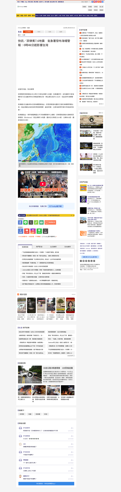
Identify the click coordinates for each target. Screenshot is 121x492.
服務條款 (100, 248)
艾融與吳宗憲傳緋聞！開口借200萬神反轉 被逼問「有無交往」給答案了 (91, 100)
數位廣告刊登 (53, 1)
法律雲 (95, 6)
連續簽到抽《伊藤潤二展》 (94, 208)
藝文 (19, 35)
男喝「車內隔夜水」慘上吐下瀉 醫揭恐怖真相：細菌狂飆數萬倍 (41, 273)
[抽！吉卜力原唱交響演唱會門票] (83, 187)
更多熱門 (70, 356)
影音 (45, 414)
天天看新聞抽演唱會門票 (94, 197)
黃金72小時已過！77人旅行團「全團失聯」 (91, 68)
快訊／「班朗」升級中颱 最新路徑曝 (59, 339)
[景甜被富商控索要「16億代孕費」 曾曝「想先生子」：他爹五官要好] (70, 309)
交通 (23, 35)
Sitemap (88, 248)
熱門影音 (39, 246)
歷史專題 (36, 1)
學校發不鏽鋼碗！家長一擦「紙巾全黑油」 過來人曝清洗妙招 (40, 256)
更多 (100, 104)
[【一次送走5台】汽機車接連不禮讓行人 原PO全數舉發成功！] (51, 309)
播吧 (29, 15)
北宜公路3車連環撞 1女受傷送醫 (58, 367)
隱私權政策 (94, 248)
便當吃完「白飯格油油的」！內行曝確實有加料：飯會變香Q (40, 280)
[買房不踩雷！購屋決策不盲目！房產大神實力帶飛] (83, 220)
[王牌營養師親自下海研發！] (83, 233)
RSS (98, 2)
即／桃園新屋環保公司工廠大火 (24, 398)
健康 (60, 32)
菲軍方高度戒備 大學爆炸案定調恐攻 (53, 398)
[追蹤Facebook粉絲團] (20, 231)
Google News (102, 2)
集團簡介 (99, 243)
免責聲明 (89, 251)
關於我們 (93, 243)
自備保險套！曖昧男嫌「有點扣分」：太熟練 (91, 74)
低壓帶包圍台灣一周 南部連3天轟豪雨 (31, 339)
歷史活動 (30, 1)
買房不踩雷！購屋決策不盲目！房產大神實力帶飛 (95, 218)
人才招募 (88, 243)
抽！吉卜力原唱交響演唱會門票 (95, 185)
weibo (100, 2)
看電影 (84, 6)
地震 (29, 414)
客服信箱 (82, 248)
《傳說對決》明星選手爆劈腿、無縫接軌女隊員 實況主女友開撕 (91, 95)
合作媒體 (99, 246)
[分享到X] (31, 222)
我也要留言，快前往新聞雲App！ (46, 483)
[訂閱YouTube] (26, 231)
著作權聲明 (83, 251)
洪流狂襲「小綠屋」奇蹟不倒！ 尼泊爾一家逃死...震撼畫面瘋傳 (98, 135)
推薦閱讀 (25, 247)
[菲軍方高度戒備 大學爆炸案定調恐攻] (53, 390)
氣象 (50, 32)
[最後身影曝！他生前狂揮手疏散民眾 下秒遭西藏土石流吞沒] (86, 145)
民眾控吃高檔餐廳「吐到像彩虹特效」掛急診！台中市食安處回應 (41, 259)
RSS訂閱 (82, 253)
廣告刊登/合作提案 (85, 246)
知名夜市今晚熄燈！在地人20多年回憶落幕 (35, 266)
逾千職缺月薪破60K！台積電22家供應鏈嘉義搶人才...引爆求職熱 (41, 284)
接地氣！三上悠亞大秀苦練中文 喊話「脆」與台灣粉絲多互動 (98, 157)
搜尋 (90, 2)
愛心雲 (101, 6)
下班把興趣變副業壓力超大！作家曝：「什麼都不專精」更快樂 (40, 252)
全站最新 (67, 246)
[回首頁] (22, 6)
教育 (39, 32)
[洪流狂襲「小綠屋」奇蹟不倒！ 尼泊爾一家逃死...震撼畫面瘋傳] (86, 133)
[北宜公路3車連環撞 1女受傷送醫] (30, 374)
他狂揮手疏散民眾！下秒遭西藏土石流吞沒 (91, 82)
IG (96, 2)
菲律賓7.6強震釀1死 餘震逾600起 (68, 398)
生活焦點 (28, 32)
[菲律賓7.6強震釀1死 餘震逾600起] (67, 390)
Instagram (86, 261)
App (26, 1)
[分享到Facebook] (20, 222)
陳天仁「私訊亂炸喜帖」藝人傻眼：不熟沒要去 (91, 55)
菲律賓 (22, 414)
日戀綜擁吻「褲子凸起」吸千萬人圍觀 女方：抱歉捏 (91, 39)
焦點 (21, 15)
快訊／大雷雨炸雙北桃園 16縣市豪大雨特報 (35, 277)
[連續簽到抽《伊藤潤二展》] (83, 210)
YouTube (94, 2)
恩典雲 (90, 10)
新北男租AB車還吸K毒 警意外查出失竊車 (38, 399)
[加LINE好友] (39, 231)
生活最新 (53, 246)
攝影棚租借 (61, 1)
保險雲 (95, 10)
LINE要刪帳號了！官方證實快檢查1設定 (39, 215)
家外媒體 (47, 1)
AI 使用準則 (95, 251)
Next (71, 215)
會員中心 (41, 1)
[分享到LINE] (25, 222)
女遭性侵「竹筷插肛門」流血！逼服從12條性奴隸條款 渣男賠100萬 (91, 34)
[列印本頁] (41, 222)
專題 (33, 15)
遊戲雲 (101, 10)
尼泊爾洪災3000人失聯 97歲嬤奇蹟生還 (91, 89)
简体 (18, 1)
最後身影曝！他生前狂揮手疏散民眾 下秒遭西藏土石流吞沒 (98, 146)
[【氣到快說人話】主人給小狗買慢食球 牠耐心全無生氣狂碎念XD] (41, 309)
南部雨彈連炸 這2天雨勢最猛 (57, 332)
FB (92, 2)
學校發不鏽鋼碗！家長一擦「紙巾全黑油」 (31, 353)
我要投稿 (82, 243)
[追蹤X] (45, 231)
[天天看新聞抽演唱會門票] (83, 199)
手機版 (22, 1)
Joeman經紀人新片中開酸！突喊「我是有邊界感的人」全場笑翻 (41, 270)
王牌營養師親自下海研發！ (94, 231)
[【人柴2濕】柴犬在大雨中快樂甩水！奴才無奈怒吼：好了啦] (31, 309)
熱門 (25, 15)
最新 (18, 15)
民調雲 (90, 6)
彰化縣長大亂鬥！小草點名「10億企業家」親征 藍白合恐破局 (98, 169)
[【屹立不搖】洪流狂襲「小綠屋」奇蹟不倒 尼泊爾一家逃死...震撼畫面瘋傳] (21, 309)
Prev (73, 215)
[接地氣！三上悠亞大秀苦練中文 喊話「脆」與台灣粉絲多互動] (86, 156)
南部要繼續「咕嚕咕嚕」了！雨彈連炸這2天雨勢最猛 (38, 263)
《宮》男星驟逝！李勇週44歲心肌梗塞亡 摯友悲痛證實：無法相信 (91, 50)
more (73, 294)
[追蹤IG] (33, 231)
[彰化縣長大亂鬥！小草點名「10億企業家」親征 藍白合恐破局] (86, 167)
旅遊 (48, 15)
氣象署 (38, 414)
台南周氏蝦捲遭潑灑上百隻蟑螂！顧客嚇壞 (91, 45)
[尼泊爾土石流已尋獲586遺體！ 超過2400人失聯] (60, 309)
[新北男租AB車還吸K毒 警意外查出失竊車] (39, 390)
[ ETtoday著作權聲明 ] (48, 236)
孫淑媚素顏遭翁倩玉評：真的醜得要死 (91, 78)
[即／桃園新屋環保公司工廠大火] (24, 390)
